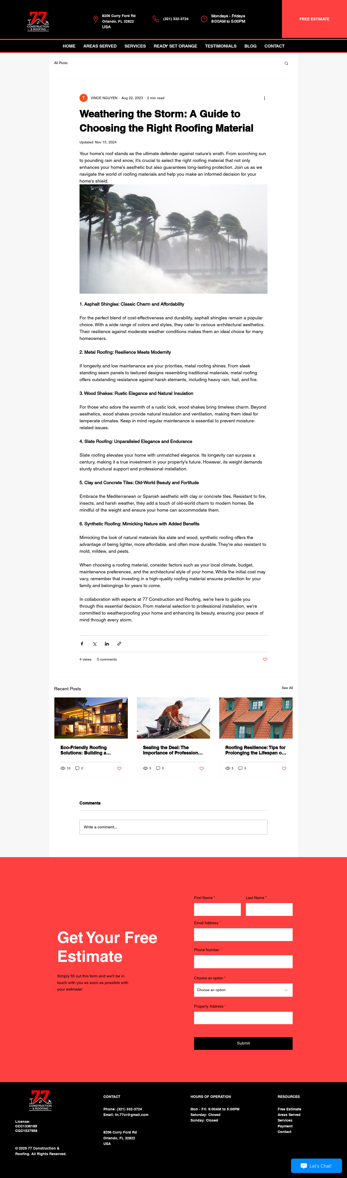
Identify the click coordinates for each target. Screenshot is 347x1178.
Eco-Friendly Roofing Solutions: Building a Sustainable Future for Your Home (90, 750)
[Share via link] (119, 643)
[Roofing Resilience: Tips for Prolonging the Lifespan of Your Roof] (256, 718)
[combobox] (243, 1018)
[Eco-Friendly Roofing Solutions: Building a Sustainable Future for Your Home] (91, 718)
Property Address (209, 1006)
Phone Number (206, 950)
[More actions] (264, 98)
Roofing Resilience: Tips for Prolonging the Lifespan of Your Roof (255, 750)
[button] (286, 63)
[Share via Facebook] (82, 643)
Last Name (255, 898)
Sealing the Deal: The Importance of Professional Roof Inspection (172, 750)
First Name (203, 898)
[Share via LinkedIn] (106, 643)
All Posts (61, 63)
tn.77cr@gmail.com (131, 1115)
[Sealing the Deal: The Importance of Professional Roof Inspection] (173, 718)
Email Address (206, 923)
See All (287, 688)
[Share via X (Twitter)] (94, 643)
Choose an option (208, 978)
